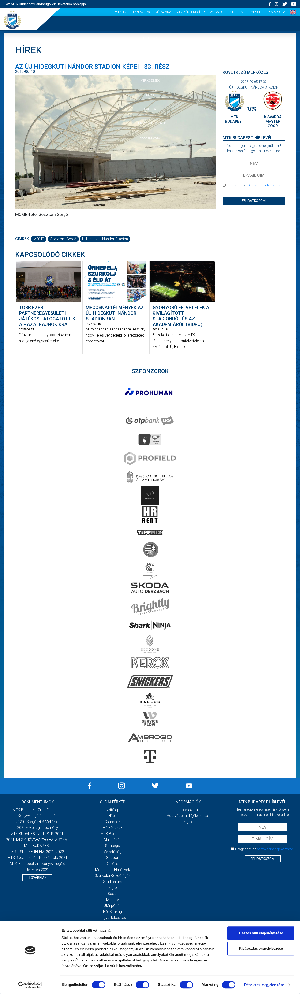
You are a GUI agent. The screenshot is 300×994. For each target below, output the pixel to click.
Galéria (150, 109)
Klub (150, 94)
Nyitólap (150, 38)
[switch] (142, 984)
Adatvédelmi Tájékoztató (187, 815)
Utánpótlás (140, 12)
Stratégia (112, 845)
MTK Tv (121, 12)
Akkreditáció (150, 137)
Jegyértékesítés (191, 12)
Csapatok (150, 66)
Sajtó (112, 887)
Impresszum (187, 810)
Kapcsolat (278, 12)
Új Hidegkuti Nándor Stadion (105, 239)
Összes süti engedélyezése (261, 933)
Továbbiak (37, 877)
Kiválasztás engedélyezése (261, 948)
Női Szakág (164, 12)
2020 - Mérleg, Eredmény (37, 827)
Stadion (236, 12)
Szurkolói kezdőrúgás (113, 875)
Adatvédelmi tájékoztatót (266, 185)
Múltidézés (112, 840)
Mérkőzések (150, 80)
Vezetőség (112, 851)
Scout (112, 893)
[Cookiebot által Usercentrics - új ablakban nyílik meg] (30, 984)
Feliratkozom (254, 201)
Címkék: (22, 239)
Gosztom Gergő (63, 239)
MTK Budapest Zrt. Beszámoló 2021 (38, 857)
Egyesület (256, 12)
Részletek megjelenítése (264, 985)
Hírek (150, 52)
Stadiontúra (112, 881)
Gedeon (112, 857)
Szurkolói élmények (150, 123)
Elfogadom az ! (256, 187)
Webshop (218, 12)
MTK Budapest (113, 833)
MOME (38, 239)
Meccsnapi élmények (112, 870)
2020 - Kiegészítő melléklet (37, 822)
